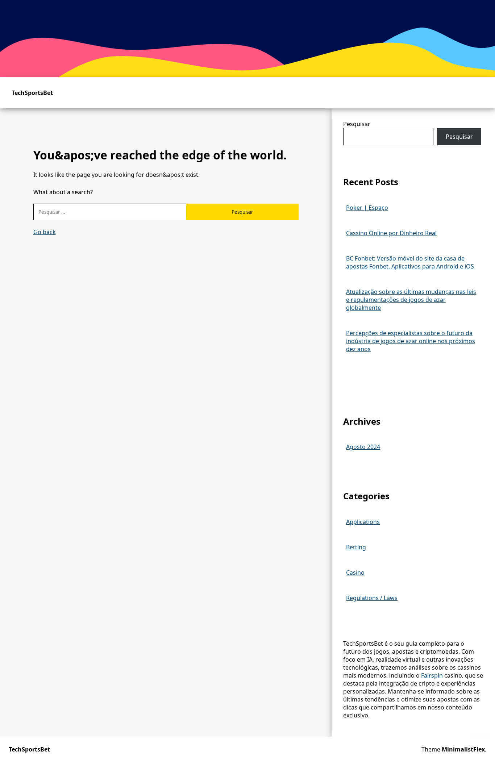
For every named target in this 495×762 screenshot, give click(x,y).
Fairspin (432, 675)
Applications (363, 522)
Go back (44, 232)
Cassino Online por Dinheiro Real (391, 233)
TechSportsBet (32, 93)
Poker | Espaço (367, 208)
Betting (356, 547)
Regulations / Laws (372, 598)
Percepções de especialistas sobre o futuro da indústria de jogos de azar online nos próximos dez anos (410, 341)
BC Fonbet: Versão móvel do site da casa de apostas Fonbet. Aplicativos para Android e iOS (410, 262)
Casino (355, 572)
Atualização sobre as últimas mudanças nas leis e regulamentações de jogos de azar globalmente (411, 300)
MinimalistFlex (463, 749)
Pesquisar (356, 124)
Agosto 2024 (363, 447)
